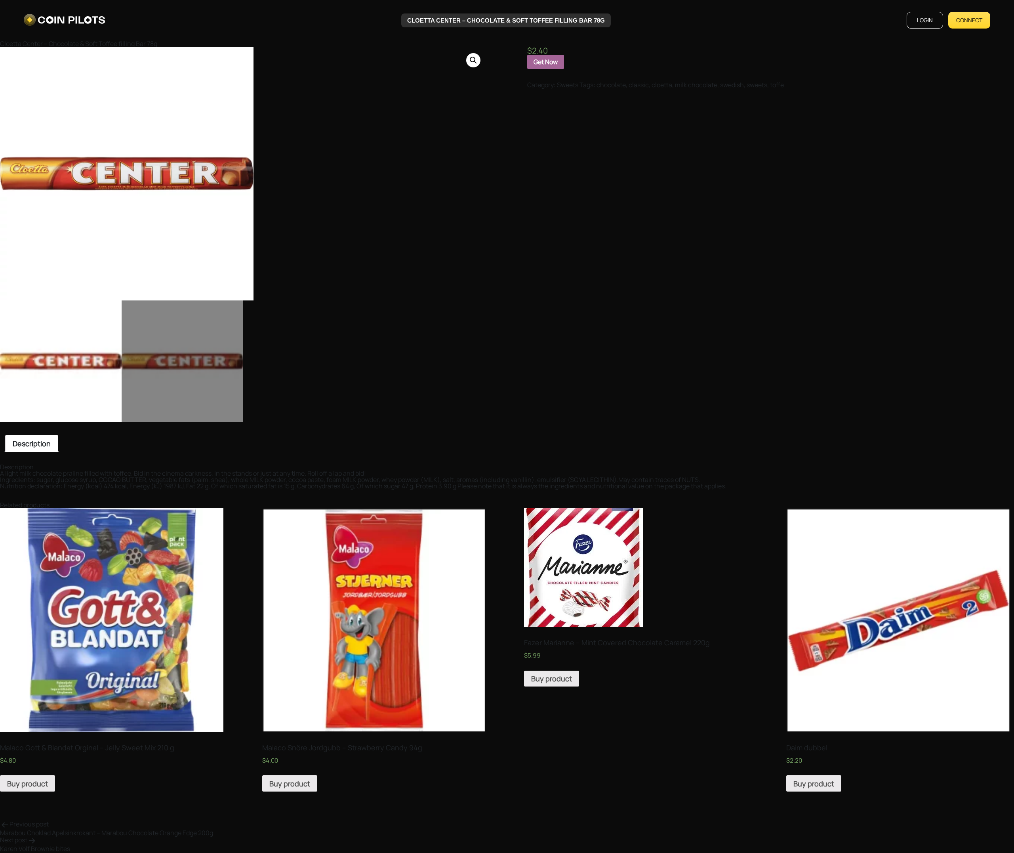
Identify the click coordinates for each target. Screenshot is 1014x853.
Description (32, 443)
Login (925, 20)
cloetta (662, 84)
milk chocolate (696, 84)
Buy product (27, 783)
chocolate (611, 84)
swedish (732, 84)
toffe (777, 84)
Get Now (546, 61)
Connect (969, 20)
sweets (757, 84)
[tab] (31, 443)
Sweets (567, 84)
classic (639, 84)
